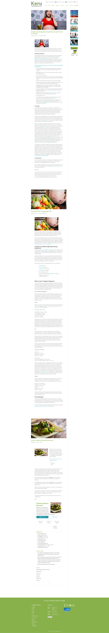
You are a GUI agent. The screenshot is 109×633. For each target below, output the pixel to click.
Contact (71, 5)
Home (46, 5)
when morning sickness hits (45, 102)
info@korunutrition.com (55, 614)
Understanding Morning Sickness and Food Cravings (47, 33)
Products (62, 5)
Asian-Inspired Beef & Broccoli (42, 440)
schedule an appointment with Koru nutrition (43, 406)
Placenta (40, 267)
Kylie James (33, 35)
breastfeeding (51, 273)
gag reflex (53, 98)
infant (37, 138)
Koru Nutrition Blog (43, 35)
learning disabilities (48, 140)
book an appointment (58, 165)
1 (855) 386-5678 (51, 1)
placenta (56, 333)
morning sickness (39, 244)
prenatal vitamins (53, 92)
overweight (42, 252)
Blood (40, 272)
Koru (49, 5)
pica (44, 127)
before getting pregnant (51, 249)
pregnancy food (47, 121)
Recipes (41, 442)
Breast (40, 270)
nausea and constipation (46, 244)
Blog (67, 5)
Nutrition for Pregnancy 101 (41, 211)
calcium (40, 383)
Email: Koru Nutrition (60, 1)
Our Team (52, 5)
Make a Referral (70, 1)
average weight (44, 249)
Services (57, 5)
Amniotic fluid (42, 268)
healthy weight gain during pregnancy (41, 155)
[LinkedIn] (77, 6)
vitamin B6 (47, 88)
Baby (40, 265)
